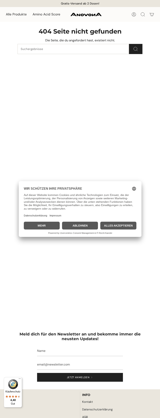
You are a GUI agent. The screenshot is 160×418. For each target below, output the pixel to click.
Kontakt (87, 402)
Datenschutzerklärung (97, 409)
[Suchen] (135, 49)
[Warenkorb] (151, 14)
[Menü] (19, 379)
